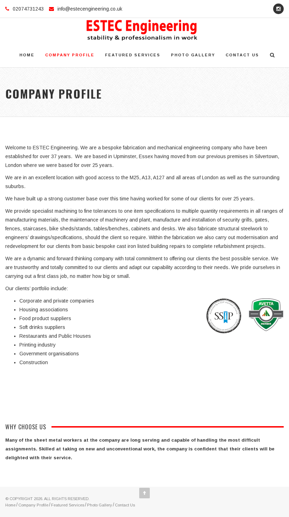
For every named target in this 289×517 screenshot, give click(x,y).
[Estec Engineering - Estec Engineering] (142, 30)
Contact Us (242, 55)
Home (27, 55)
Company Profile (69, 55)
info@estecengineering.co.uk (89, 9)
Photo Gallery (193, 55)
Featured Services (132, 55)
